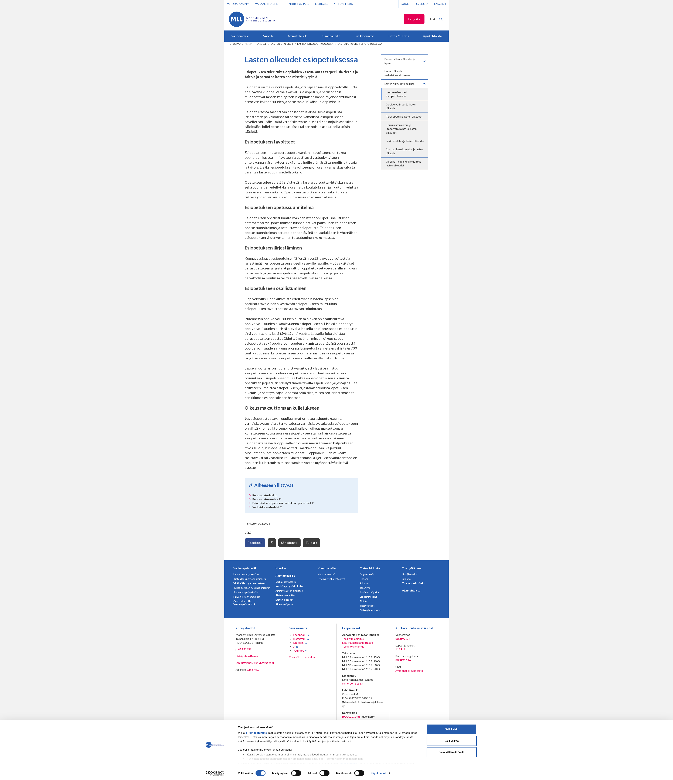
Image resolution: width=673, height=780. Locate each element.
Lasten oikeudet (282, 43)
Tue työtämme (411, 568)
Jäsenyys (365, 587)
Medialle (321, 3)
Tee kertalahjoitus (353, 638)
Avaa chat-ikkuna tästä (409, 670)
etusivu (235, 43)
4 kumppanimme (256, 732)
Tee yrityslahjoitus (353, 646)
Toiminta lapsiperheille (245, 592)
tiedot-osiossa (348, 763)
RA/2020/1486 (351, 716)
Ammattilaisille (256, 43)
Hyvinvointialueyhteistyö (331, 578)
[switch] (296, 773)
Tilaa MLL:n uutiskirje (302, 657)
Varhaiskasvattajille (286, 581)
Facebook (255, 543)
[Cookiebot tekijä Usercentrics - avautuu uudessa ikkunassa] (214, 773)
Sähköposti (289, 543)
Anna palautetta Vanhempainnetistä (244, 602)
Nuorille (281, 568)
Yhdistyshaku (299, 3)
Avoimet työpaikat (370, 592)
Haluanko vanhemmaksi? (246, 596)
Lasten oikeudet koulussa (315, 43)
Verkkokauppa (238, 3)
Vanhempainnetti (244, 568)
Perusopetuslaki (263, 495)
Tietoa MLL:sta (370, 568)
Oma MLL (253, 669)
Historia (364, 578)
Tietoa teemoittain (286, 595)
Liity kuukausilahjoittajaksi (358, 642)
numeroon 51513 (352, 683)
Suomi (406, 3)
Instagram (299, 638)
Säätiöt (364, 601)
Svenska (422, 3)
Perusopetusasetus (265, 499)
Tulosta (311, 543)
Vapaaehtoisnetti (269, 3)
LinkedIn (298, 642)
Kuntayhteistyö (326, 574)
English (440, 3)
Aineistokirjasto (284, 604)
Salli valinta (452, 740)
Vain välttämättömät (452, 752)
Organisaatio (367, 574)
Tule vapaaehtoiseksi (413, 583)
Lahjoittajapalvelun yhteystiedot (255, 662)
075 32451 (244, 649)
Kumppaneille (327, 568)
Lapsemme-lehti (368, 596)
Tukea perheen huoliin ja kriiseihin (251, 587)
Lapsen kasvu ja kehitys (246, 574)
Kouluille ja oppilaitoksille (289, 586)
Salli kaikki (451, 729)
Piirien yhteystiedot (371, 610)
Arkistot (364, 583)
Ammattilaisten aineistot (289, 590)
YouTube (298, 650)
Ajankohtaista (411, 590)
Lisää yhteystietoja (247, 656)
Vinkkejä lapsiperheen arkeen (249, 583)
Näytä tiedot (378, 773)
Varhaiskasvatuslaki (265, 507)
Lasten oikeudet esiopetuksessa (360, 43)
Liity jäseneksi (409, 574)
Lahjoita (414, 19)
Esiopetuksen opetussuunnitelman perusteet (282, 503)
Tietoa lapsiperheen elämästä (249, 578)
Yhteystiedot (344, 3)
